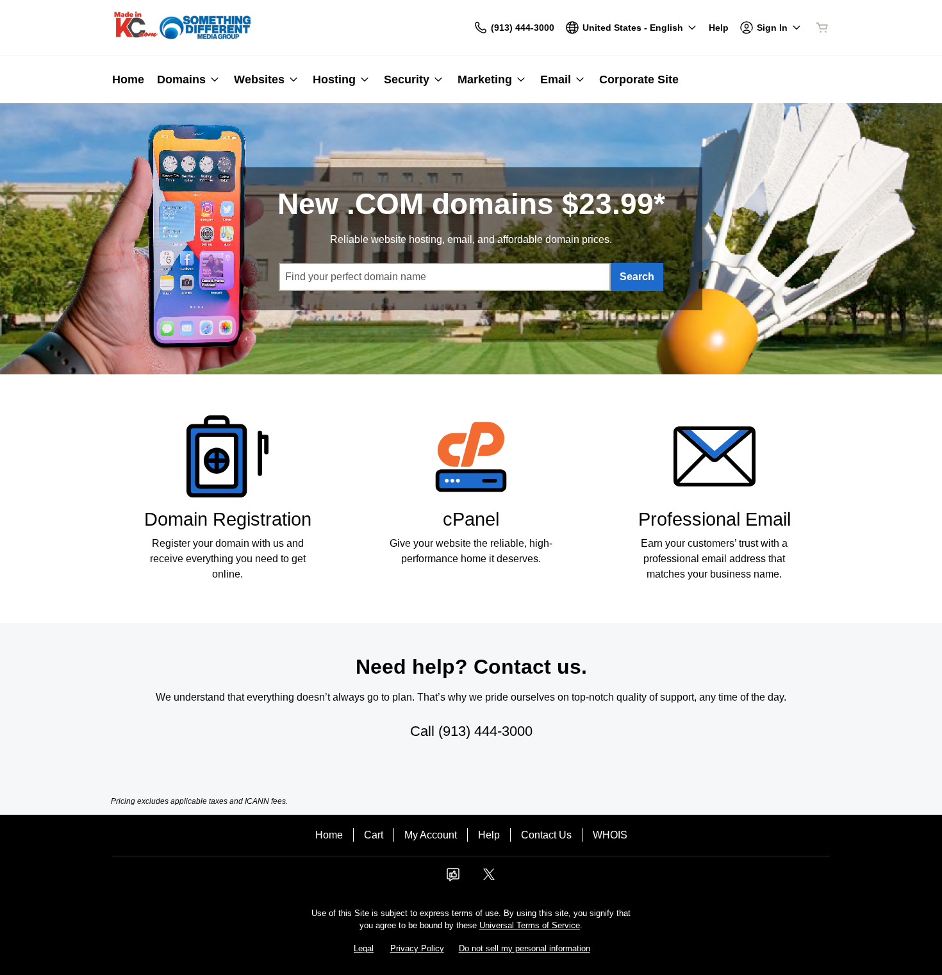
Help (489, 834)
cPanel (471, 519)
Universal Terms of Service (529, 925)
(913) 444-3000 (485, 731)
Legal (364, 948)
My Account (430, 834)
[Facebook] (453, 878)
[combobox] (444, 277)
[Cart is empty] (822, 27)
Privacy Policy (417, 948)
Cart (373, 834)
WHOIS (610, 834)
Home (329, 834)
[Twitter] (489, 878)
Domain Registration (227, 519)
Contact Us (546, 834)
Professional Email (714, 519)
